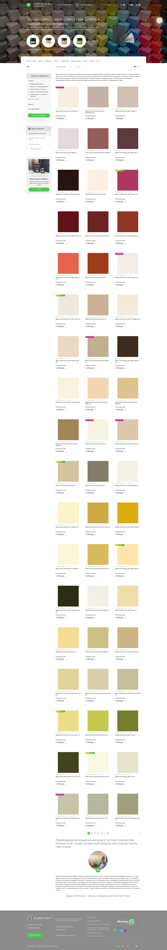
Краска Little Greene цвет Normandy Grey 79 (127, 819)
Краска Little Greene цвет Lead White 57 (97, 610)
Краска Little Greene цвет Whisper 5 (66, 152)
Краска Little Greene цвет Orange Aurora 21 (67, 278)
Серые (97, 61)
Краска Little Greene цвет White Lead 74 (97, 776)
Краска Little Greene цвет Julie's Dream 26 (68, 319)
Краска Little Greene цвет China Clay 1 (67, 111)
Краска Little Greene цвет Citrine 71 (125, 735)
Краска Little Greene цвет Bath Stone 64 (127, 652)
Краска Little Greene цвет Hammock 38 (126, 444)
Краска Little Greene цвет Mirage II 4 (126, 111)
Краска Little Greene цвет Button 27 (96, 319)
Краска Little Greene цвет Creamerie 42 (67, 527)
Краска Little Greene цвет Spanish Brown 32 (127, 361)
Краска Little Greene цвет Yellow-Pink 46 (97, 527)
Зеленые (56, 61)
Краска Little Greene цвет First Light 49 (67, 568)
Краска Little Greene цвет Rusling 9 (95, 194)
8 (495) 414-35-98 (42, 4)
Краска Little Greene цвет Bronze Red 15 (97, 236)
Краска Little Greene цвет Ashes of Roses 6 (97, 152)
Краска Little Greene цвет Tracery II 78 (96, 818)
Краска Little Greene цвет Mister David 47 (127, 527)
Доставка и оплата (94, 933)
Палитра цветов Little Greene (98, 924)
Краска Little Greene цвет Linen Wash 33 (68, 402)
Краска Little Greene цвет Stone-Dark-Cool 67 (127, 694)
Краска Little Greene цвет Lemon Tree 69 (68, 735)
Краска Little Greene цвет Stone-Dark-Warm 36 (67, 444)
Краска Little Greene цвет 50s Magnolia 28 (127, 319)
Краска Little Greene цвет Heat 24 (95, 277)
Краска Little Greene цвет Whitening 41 (126, 485)
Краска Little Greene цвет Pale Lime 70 (96, 735)
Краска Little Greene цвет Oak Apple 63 (97, 652)
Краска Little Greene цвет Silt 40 (95, 485)
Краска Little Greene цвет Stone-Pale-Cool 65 (68, 694)
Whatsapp (67, 29)
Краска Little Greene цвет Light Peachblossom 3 (94, 111)
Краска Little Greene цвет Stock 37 (95, 444)
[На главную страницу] (83, 4)
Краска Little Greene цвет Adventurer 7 (126, 152)
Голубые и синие (65, 61)
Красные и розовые (76, 61)
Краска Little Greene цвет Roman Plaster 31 (97, 361)
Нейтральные (48, 61)
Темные (92, 61)
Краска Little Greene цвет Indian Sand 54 (127, 568)
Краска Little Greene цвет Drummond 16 (127, 236)
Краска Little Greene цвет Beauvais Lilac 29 (67, 361)
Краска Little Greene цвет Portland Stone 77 (67, 819)
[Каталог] (28, 13)
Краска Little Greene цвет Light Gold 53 (97, 568)
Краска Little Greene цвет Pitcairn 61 (126, 610)
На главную (91, 917)
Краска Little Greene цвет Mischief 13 (126, 194)
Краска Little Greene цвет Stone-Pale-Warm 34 (96, 403)
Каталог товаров (93, 921)
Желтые (85, 61)
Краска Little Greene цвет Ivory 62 (66, 652)
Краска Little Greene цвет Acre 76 (125, 776)
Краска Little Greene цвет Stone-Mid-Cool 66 (97, 694)
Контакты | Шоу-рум (95, 936)
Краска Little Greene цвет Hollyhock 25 (126, 277)
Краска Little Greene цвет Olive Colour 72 (68, 776)
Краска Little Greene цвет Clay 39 (65, 485)
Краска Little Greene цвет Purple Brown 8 (68, 194)
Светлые (40, 61)
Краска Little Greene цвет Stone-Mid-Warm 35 (126, 403)
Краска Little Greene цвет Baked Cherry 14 (68, 236)
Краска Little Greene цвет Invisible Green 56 (68, 611)
